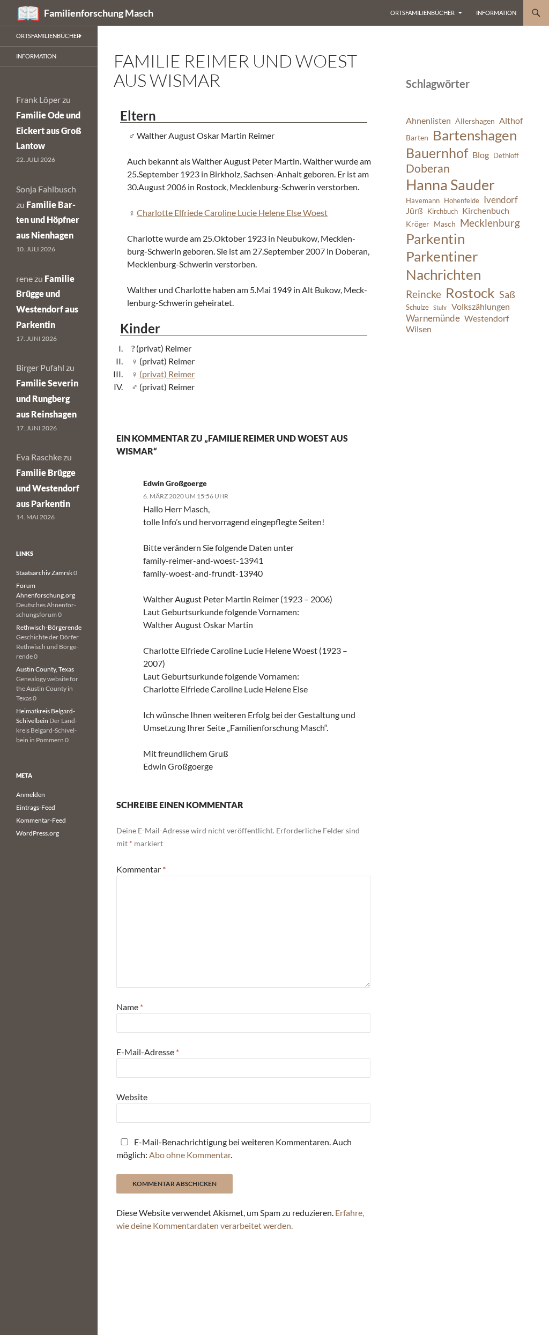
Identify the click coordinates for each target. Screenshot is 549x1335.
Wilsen (419, 329)
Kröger (417, 223)
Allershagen (475, 120)
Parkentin (435, 238)
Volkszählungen (480, 306)
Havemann (423, 201)
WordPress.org (37, 833)
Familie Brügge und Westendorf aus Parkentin (47, 488)
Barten (417, 137)
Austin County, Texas (45, 669)
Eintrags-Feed (35, 807)
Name (129, 1007)
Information (496, 12)
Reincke (423, 294)
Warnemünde (433, 318)
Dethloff (505, 156)
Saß (507, 294)
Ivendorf (501, 199)
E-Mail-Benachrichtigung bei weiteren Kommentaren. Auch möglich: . (234, 1148)
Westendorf (486, 318)
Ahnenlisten (428, 120)
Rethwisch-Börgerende (48, 627)
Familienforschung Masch (98, 13)
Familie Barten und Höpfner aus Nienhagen (47, 220)
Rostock (470, 292)
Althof (511, 120)
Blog (480, 155)
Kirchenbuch (485, 210)
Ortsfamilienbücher (422, 12)
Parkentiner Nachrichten (443, 265)
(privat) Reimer (167, 374)
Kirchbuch (442, 211)
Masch (445, 223)
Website (131, 1097)
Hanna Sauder (450, 184)
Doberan (428, 168)
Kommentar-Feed (41, 820)
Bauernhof (437, 153)
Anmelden (30, 794)
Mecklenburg (490, 223)
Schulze (417, 307)
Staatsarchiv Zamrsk (44, 573)
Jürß (414, 210)
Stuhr (440, 307)
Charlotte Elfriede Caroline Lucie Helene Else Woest (232, 212)
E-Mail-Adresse (147, 1052)
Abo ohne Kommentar (190, 1155)
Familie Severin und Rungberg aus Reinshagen (47, 398)
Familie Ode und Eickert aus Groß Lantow (48, 130)
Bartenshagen (475, 135)
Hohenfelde (461, 201)
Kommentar (141, 869)
